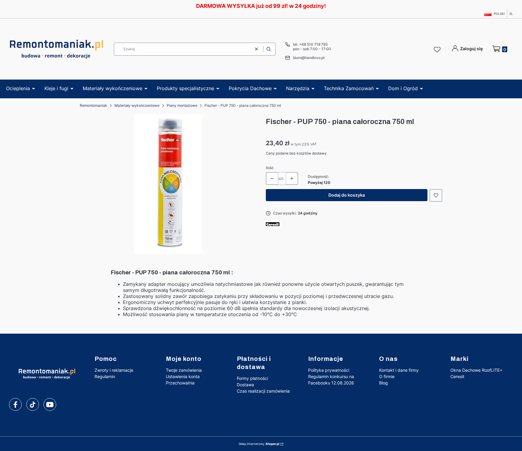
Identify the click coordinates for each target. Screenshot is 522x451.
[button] (268, 49)
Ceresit (457, 376)
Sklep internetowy (259, 444)
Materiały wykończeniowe (137, 105)
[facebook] (15, 404)
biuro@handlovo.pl (308, 57)
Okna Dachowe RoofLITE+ (476, 370)
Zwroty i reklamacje (114, 370)
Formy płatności (252, 378)
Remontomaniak (93, 105)
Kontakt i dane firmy (399, 370)
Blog (383, 382)
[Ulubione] (438, 50)
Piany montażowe (182, 105)
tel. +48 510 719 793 (310, 44)
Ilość (270, 167)
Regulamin (105, 376)
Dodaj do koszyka (346, 195)
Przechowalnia (180, 382)
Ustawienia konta (183, 376)
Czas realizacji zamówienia (263, 391)
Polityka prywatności (328, 370)
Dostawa (245, 384)
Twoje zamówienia (184, 370)
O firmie (387, 376)
